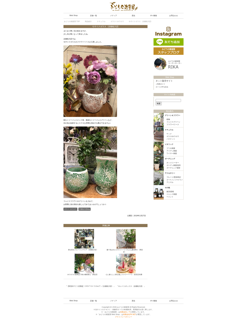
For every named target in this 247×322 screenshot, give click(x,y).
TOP (72, 21)
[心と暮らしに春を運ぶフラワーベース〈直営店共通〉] (125, 263)
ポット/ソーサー (173, 163)
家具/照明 (170, 192)
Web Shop (73, 15)
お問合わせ (173, 16)
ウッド (169, 134)
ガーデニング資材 (173, 168)
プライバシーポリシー (123, 317)
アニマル (170, 182)
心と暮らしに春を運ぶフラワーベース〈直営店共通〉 (125, 274)
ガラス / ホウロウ (70, 209)
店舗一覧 (93, 16)
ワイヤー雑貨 (172, 153)
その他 (167, 188)
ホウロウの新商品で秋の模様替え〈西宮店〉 (83, 274)
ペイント (170, 197)
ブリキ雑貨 (171, 148)
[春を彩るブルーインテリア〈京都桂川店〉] (84, 239)
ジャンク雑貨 (172, 194)
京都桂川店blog (84, 209)
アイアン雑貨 (172, 151)
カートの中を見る (162, 87)
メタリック (169, 144)
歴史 (133, 16)
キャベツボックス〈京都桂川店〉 (131, 286)
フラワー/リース (173, 125)
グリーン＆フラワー (172, 115)
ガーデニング (170, 159)
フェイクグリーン (173, 122)
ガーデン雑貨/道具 (174, 165)
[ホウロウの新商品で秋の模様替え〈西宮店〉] (84, 263)
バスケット (171, 139)
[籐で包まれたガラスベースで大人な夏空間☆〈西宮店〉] (125, 239)
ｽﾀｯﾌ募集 (153, 16)
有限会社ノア (125, 312)
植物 (168, 119)
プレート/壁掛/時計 (174, 177)
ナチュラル (169, 130)
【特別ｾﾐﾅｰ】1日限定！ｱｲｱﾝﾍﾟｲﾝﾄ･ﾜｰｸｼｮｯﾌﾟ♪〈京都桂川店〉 (90, 286)
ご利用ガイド (160, 84)
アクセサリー (170, 173)
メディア (113, 16)
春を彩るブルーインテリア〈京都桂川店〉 (83, 250)
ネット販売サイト (164, 81)
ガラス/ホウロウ (173, 136)
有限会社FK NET (129, 314)
